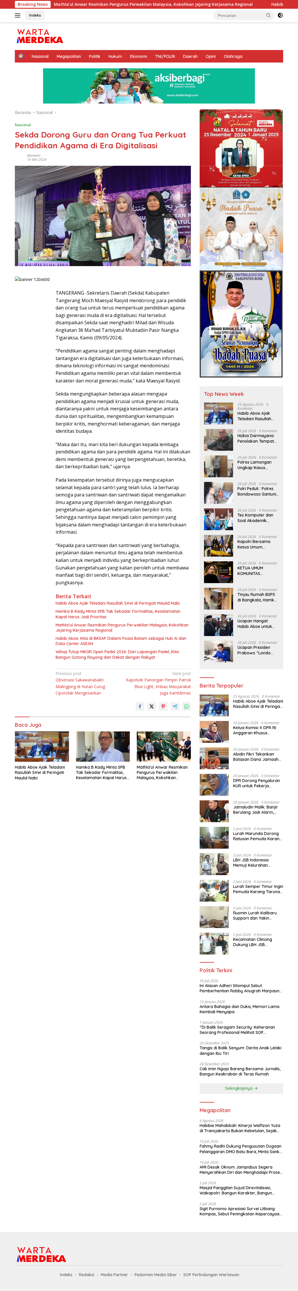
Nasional (40, 56)
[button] (268, 15)
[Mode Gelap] (280, 15)
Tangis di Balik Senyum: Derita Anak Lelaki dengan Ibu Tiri (240, 1050)
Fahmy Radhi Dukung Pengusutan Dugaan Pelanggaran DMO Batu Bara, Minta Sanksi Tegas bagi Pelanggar (241, 1149)
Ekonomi (138, 56)
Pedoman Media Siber (155, 1274)
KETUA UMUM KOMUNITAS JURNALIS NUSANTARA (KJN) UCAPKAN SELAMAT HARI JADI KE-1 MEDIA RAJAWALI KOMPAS (257, 570)
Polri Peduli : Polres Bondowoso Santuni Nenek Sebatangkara (256, 491)
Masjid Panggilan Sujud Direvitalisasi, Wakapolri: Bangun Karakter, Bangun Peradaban (236, 1190)
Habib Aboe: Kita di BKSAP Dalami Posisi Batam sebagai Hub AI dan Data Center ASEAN (121, 641)
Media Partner (114, 1274)
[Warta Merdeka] (39, 35)
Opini (211, 56)
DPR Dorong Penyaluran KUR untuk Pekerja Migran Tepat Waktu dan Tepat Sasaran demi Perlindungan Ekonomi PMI (257, 783)
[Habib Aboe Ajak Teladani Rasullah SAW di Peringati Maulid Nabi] (42, 746)
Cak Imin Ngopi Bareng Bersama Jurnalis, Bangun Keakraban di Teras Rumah (240, 1071)
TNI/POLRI (165, 56)
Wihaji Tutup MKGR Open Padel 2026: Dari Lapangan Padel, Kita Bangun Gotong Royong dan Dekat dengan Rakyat (117, 654)
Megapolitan (69, 56)
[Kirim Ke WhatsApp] (186, 706)
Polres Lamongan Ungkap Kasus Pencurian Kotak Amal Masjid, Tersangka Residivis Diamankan (256, 465)
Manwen (33, 155)
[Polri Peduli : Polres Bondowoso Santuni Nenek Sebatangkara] (218, 493)
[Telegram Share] (175, 706)
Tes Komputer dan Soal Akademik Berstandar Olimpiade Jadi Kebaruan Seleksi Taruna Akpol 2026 (255, 517)
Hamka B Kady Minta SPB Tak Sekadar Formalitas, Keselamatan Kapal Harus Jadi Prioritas (118, 614)
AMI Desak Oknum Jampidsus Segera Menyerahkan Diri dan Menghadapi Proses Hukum (241, 1169)
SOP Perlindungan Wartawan (211, 1274)
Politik (94, 56)
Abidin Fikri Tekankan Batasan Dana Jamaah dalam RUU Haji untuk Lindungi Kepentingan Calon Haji (256, 757)
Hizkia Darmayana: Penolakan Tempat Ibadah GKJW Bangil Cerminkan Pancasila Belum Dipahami (257, 438)
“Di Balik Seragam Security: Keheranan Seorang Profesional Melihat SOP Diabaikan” (237, 1030)
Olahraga (233, 56)
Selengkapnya (239, 1088)
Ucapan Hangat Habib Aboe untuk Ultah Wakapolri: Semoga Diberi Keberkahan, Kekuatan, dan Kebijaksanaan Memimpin (254, 623)
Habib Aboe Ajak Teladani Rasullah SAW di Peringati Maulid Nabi (118, 603)
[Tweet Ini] (151, 706)
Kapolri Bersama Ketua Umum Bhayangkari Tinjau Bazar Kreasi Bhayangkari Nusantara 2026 (256, 544)
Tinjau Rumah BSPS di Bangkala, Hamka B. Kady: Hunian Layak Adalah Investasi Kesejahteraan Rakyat (257, 597)
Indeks (35, 15)
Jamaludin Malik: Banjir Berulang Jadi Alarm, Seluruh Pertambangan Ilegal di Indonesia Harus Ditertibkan (256, 809)
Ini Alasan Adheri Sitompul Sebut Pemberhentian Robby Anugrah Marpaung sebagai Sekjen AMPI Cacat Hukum (241, 988)
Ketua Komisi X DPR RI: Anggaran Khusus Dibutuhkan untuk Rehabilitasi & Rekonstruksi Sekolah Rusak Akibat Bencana (255, 730)
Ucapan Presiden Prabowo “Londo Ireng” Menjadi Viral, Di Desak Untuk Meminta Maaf (256, 650)
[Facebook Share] (140, 706)
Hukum (115, 56)
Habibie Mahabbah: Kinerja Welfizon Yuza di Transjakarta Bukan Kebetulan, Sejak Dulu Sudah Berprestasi (240, 1128)
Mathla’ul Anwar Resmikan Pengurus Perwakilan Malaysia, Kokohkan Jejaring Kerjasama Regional (110, 4)
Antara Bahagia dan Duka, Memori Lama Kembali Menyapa (239, 1009)
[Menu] (19, 15)
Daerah (190, 56)
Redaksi (86, 1274)
